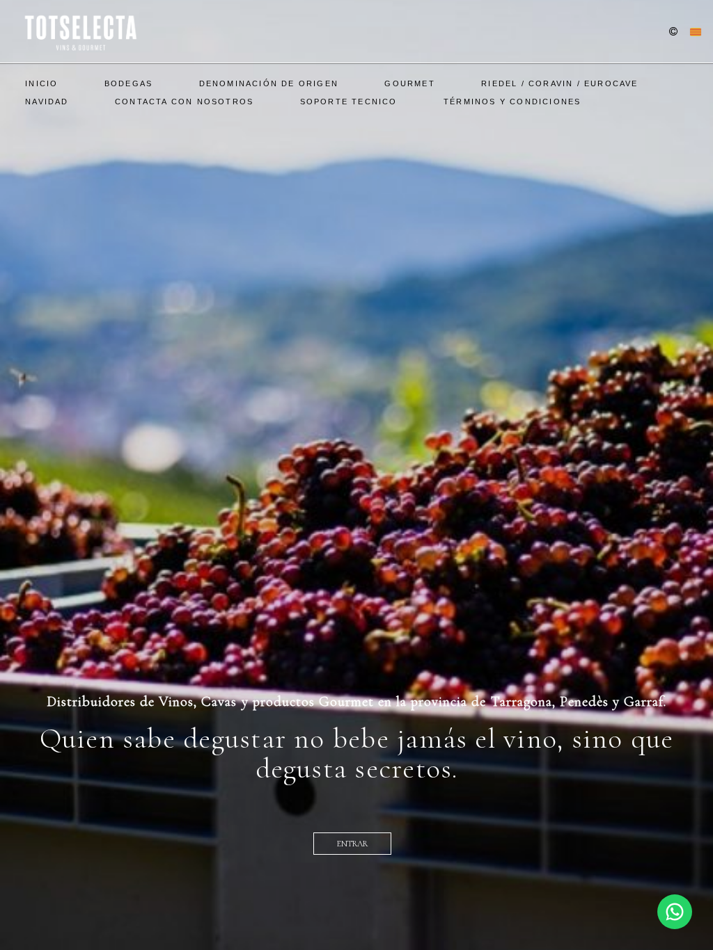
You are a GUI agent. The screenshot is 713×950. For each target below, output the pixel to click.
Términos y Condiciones (512, 101)
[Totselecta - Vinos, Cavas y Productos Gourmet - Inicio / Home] (79, 31)
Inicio (41, 83)
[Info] (673, 33)
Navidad (46, 101)
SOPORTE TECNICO (349, 101)
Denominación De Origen (268, 83)
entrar (352, 843)
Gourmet (409, 83)
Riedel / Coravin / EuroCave (559, 83)
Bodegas (128, 83)
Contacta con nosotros (184, 101)
